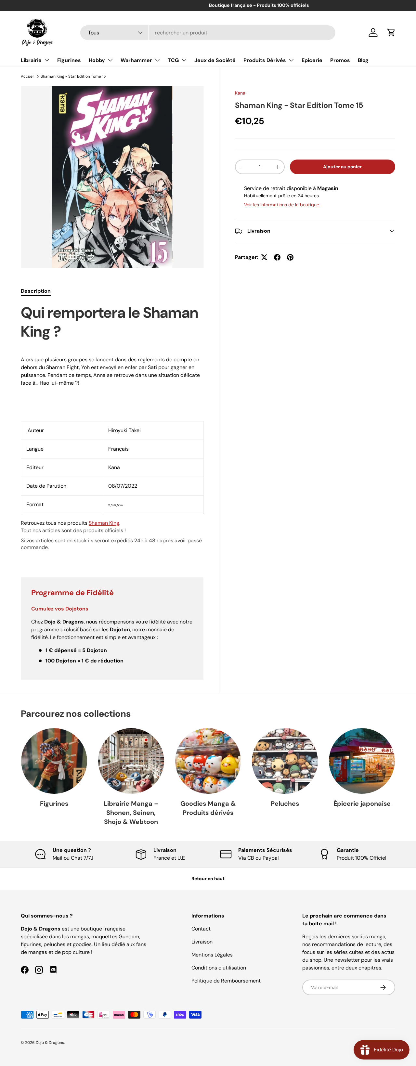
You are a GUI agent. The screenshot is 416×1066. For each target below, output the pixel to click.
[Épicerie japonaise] (362, 761)
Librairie (31, 60)
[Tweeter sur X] (264, 257)
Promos (340, 60)
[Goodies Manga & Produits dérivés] (208, 761)
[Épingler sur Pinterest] (290, 257)
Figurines (69, 60)
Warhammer (136, 60)
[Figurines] (54, 761)
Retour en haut (208, 878)
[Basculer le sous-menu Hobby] (110, 60)
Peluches (285, 803)
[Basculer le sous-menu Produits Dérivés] (291, 60)
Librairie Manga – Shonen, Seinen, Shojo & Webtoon (131, 812)
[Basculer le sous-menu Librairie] (47, 60)
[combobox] (207, 32)
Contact (201, 928)
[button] (391, 32)
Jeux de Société (215, 60)
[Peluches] (285, 761)
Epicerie (312, 60)
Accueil (27, 76)
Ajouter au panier (342, 167)
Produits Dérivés (264, 60)
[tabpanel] (112, 432)
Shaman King (104, 523)
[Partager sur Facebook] (277, 257)
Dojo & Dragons (50, 1042)
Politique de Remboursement (226, 980)
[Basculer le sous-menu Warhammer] (157, 60)
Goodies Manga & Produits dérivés (208, 808)
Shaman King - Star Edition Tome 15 (73, 76)
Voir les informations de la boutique (281, 205)
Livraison (202, 941)
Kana (240, 93)
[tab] (36, 291)
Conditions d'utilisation (218, 967)
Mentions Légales (212, 954)
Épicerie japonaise (362, 803)
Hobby (97, 60)
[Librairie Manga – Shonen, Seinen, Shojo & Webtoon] (131, 761)
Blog (363, 60)
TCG (173, 60)
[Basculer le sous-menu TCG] (184, 60)
